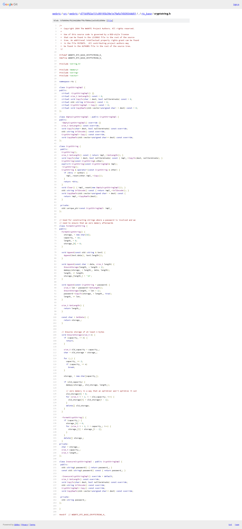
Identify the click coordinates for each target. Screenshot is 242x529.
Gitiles (17, 524)
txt (230, 524)
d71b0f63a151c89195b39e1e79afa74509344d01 (108, 13)
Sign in (236, 4)
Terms (32, 524)
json (237, 524)
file (110, 20)
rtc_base (146, 13)
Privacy (24, 524)
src (65, 13)
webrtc (56, 13)
